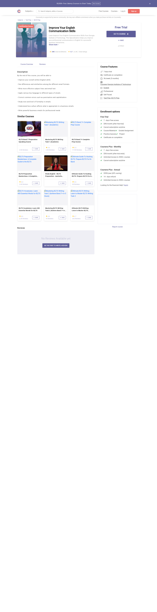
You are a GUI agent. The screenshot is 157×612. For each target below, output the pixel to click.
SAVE (122, 40)
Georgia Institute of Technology (119, 84)
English (106, 88)
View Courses (96, 3)
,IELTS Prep (115, 98)
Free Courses (103, 11)
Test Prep (28, 20)
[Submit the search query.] (39, 11)
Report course (117, 227)
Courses (114, 11)
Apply (126, 185)
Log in (123, 11)
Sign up (133, 11)
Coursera (103, 84)
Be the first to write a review (55, 245)
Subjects (20, 20)
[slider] (46, 147)
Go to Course (120, 34)
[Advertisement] (115, 208)
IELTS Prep (37, 20)
